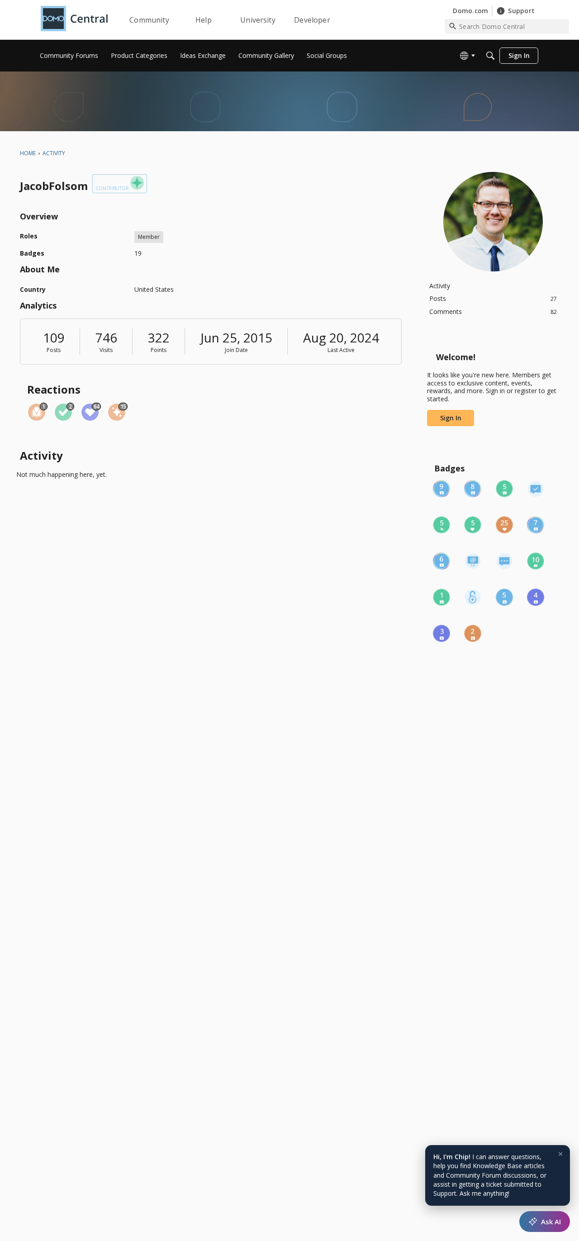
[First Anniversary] (441, 597)
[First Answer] (535, 488)
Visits (106, 350)
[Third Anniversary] (441, 633)
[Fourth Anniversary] (535, 597)
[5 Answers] (504, 488)
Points (158, 350)
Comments (493, 311)
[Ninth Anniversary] (441, 488)
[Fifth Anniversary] (504, 597)
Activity (439, 285)
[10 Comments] (535, 561)
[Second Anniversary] (472, 633)
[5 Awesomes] (441, 524)
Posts (54, 350)
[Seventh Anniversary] (535, 524)
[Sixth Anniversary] (441, 561)
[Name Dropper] (472, 561)
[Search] (490, 56)
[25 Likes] (504, 524)
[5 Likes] (472, 524)
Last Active (341, 350)
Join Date (236, 350)
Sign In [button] (450, 418)
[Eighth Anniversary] (472, 488)
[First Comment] (504, 561)
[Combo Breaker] (472, 597)
